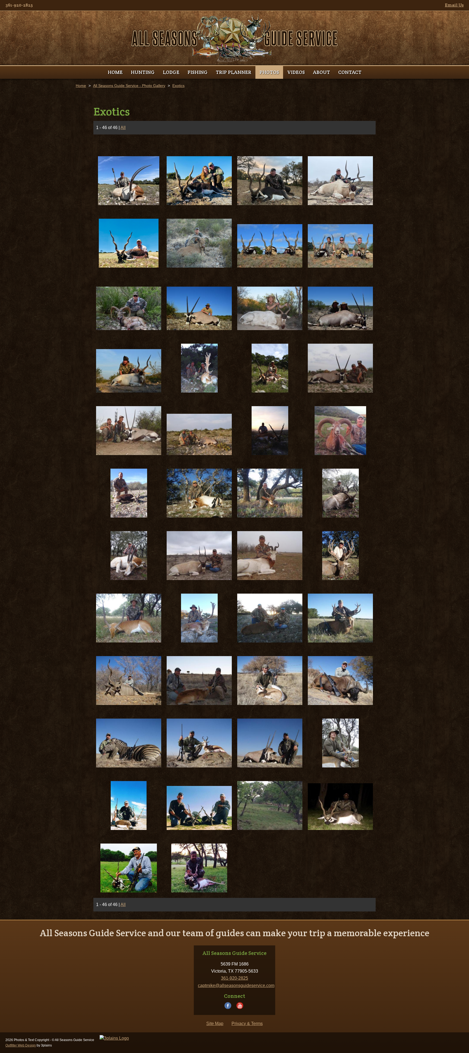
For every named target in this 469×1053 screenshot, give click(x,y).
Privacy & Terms (247, 1023)
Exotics (178, 85)
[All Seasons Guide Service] (234, 38)
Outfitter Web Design (20, 1045)
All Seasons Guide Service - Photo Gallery (129, 85)
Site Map (214, 1023)
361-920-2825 (19, 5)
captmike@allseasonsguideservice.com (236, 985)
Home (81, 85)
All (123, 127)
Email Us (454, 5)
